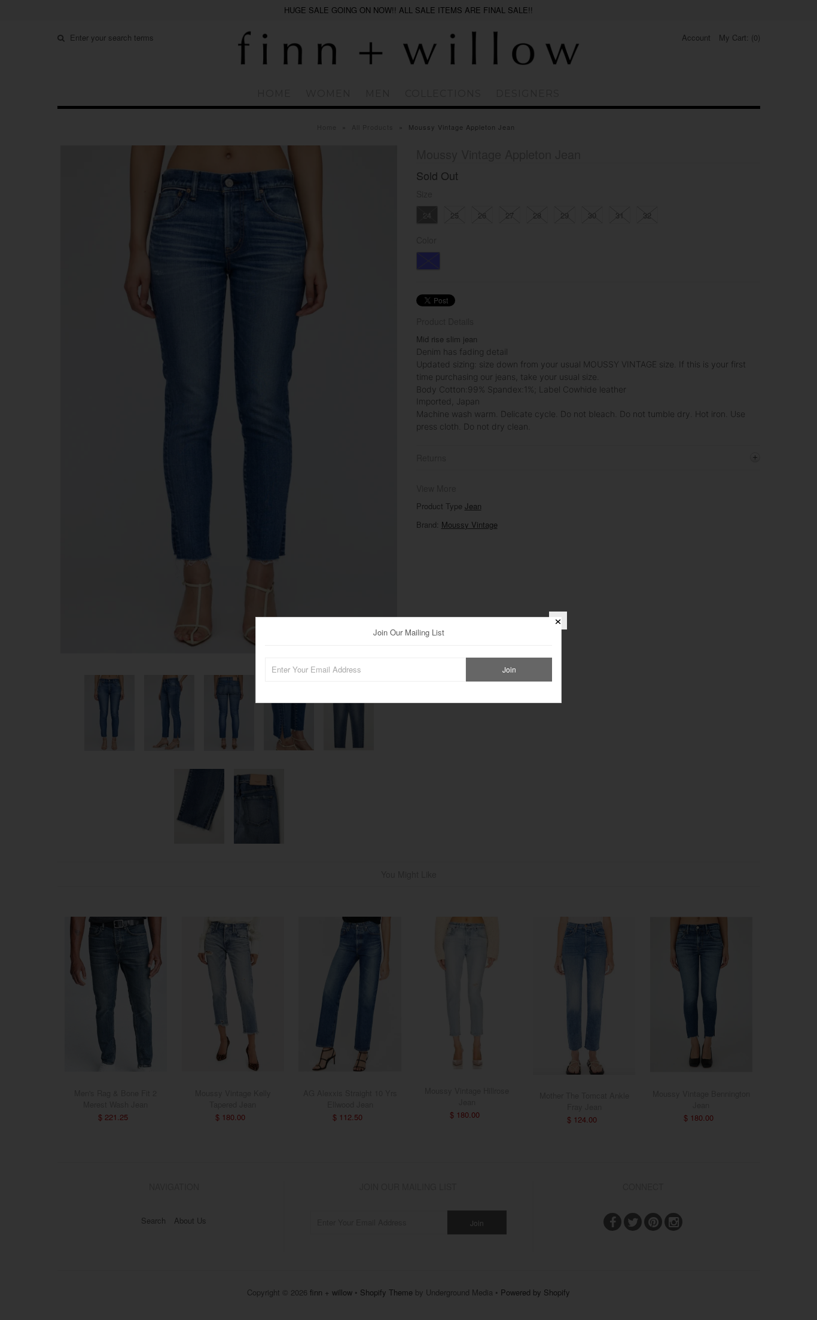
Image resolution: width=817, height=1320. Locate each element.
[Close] (558, 620)
